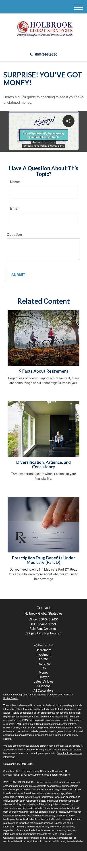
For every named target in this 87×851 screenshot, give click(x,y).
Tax (43, 668)
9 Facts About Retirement (43, 371)
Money (43, 672)
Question (14, 234)
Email (14, 208)
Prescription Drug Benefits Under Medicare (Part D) (43, 560)
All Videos (43, 686)
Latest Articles (44, 681)
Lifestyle (43, 677)
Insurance (44, 663)
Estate (43, 659)
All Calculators (43, 690)
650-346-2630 (46, 54)
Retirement (43, 650)
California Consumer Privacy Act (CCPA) (35, 749)
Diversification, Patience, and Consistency (43, 464)
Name (15, 181)
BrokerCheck (10, 698)
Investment (43, 654)
